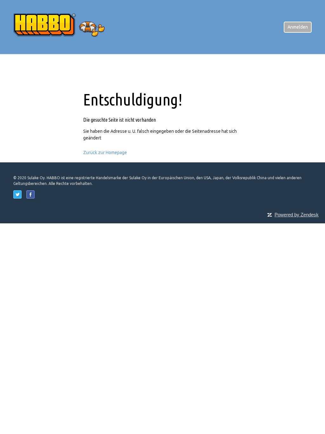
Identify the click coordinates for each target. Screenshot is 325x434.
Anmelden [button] (298, 27)
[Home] (64, 26)
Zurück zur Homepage (105, 152)
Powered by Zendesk (297, 214)
